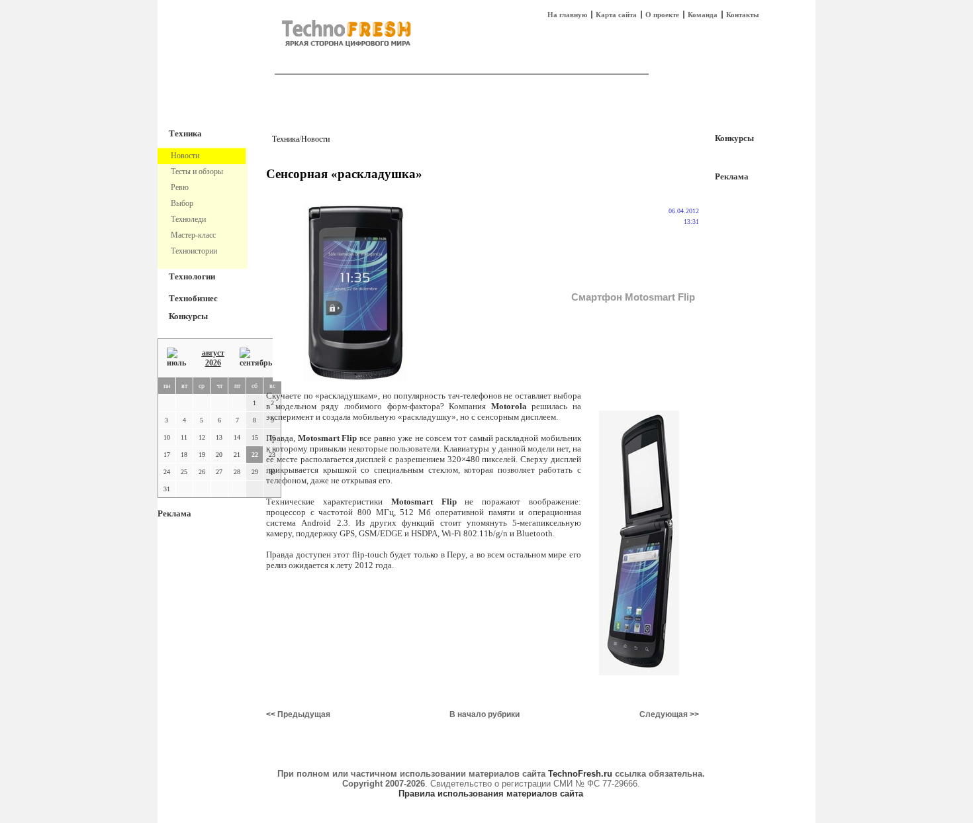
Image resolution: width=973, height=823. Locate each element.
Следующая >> (669, 714)
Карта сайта (616, 15)
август (213, 353)
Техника (185, 133)
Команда (703, 15)
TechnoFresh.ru (580, 774)
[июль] (176, 358)
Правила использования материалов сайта (490, 794)
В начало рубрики (484, 714)
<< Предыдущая (298, 714)
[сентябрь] (256, 358)
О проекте (662, 15)
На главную (567, 15)
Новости (315, 139)
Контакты (742, 15)
